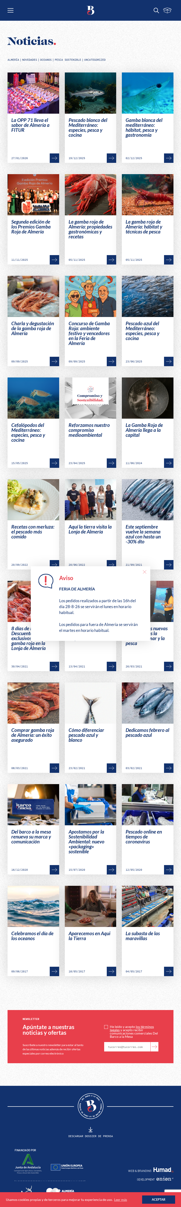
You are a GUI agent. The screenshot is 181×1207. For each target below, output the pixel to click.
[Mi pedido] (167, 10)
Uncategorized (95, 59)
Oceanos (46, 59)
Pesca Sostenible (68, 59)
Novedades (29, 59)
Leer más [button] (120, 1200)
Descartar (144, 572)
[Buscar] (156, 10)
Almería (13, 59)
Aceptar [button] (158, 1199)
